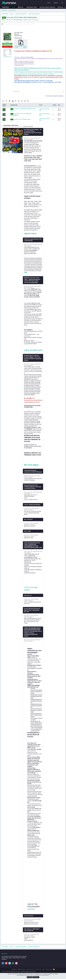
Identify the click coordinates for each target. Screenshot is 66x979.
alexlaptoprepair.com (7, 56)
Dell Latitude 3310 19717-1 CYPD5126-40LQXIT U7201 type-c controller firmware (32, 487)
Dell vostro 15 (27, 595)
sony (30, 19)
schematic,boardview (15, 971)
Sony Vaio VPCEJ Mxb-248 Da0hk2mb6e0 (20, 17)
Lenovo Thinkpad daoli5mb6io (32, 504)
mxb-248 (26, 19)
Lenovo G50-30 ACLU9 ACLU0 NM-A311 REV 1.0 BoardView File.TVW (32, 610)
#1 (63, 91)
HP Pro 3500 (27, 531)
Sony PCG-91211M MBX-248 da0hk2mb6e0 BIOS (23, 109)
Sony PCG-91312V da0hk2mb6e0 (20, 119)
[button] (24, 7)
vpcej (37, 19)
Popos (25, 615)
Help (43, 969)
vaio (33, 19)
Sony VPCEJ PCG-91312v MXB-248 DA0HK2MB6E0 (20, 114)
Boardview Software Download (47, 7)
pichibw (25, 508)
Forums (13, 7)
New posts (4, 10)
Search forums (12, 10)
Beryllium (15, 969)
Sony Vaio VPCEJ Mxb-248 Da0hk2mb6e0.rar (26, 46)
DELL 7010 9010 (28, 519)
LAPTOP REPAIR (5, 971)
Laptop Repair (5, 7)
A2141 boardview (28, 915)
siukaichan (26, 919)
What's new (20, 7)
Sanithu (25, 599)
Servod (25, 523)
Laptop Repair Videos (31, 7)
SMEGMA (26, 475)
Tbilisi (10, 54)
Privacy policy (38, 969)
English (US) (22, 969)
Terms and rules (30, 969)
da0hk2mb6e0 (19, 19)
